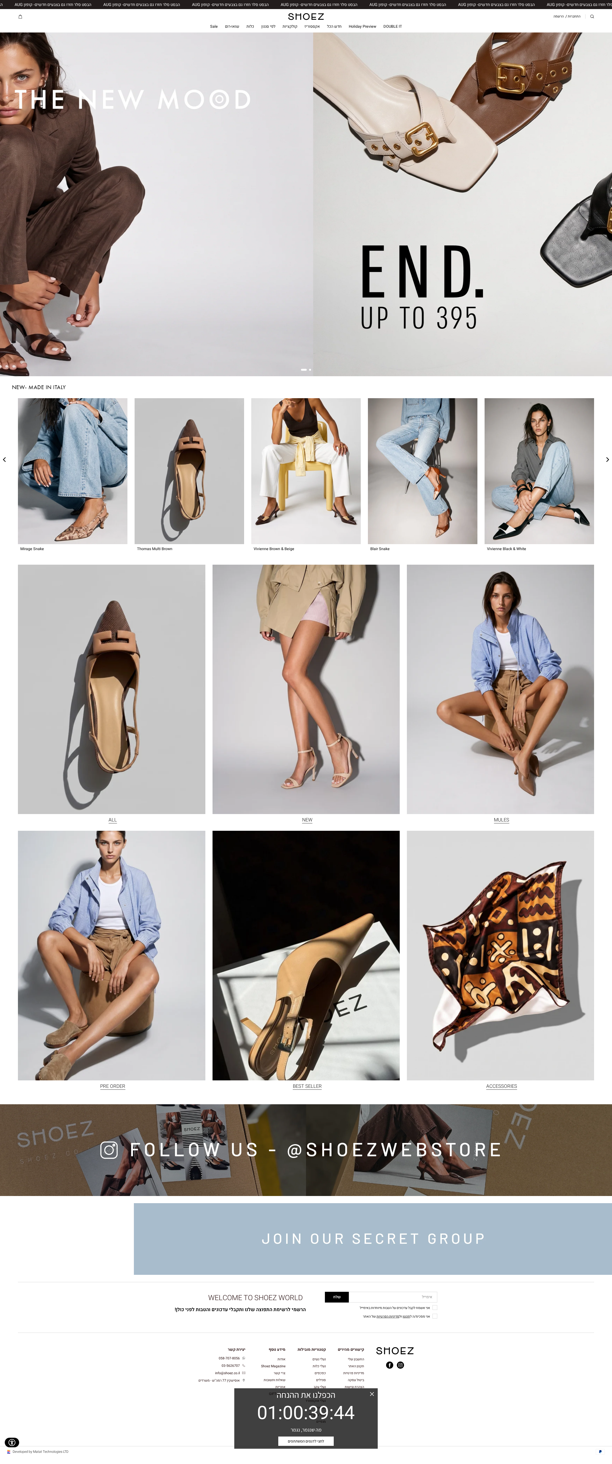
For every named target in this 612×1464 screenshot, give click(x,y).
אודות (281, 1359)
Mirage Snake (32, 549)
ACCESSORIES (501, 1086)
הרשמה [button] (558, 16)
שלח (337, 1297)
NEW (307, 819)
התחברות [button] (574, 16)
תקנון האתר (356, 1366)
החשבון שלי (356, 1359)
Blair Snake (380, 549)
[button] (592, 17)
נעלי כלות (319, 1366)
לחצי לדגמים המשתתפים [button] (306, 1441)
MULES (501, 819)
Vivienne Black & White (506, 549)
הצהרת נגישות (354, 1386)
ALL (113, 819)
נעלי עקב (320, 1386)
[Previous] (590, 471)
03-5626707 (231, 1365)
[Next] (489, 471)
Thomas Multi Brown (154, 549)
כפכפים (320, 1373)
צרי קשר (279, 1373)
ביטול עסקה (356, 1380)
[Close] (372, 1394)
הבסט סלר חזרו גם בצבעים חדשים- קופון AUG (504, 5)
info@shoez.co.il (227, 1373)
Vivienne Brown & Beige (274, 549)
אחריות (280, 1386)
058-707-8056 (229, 1358)
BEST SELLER (307, 1086)
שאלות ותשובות (274, 1380)
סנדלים (321, 1380)
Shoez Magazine (273, 1366)
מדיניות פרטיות (353, 1373)
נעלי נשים (319, 1359)
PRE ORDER (112, 1086)
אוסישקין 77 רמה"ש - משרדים (219, 1380)
